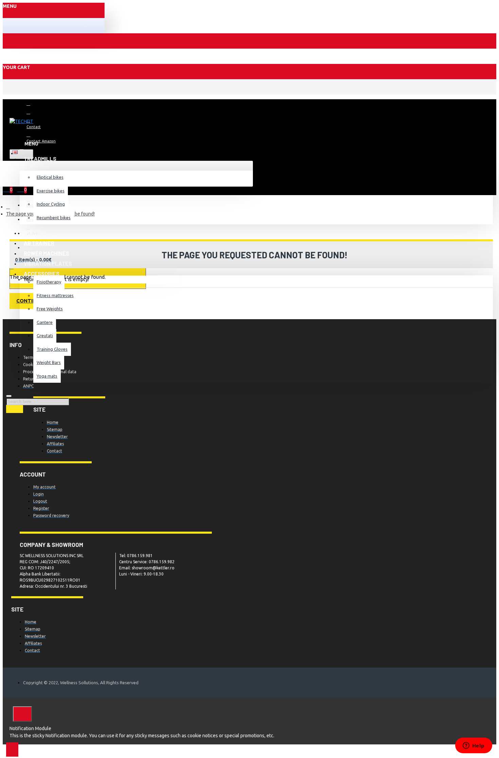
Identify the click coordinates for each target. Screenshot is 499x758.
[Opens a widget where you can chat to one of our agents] (473, 746)
